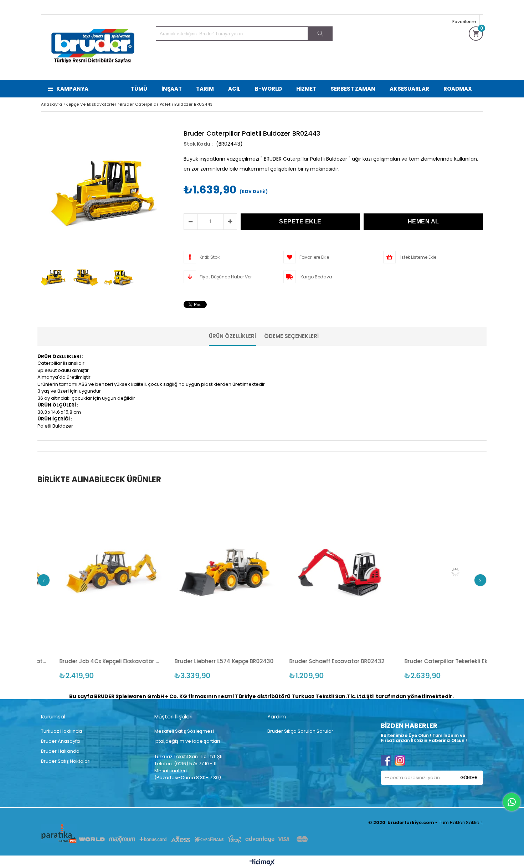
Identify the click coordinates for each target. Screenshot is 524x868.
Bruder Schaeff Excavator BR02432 (277, 661)
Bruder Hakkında (60, 751)
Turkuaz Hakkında (61, 731)
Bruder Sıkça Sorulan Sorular (300, 731)
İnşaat (171, 88)
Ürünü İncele (76, 571)
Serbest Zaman (352, 88)
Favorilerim (464, 22)
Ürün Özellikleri (232, 336)
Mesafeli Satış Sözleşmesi (184, 731)
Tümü (139, 88)
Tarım (205, 88)
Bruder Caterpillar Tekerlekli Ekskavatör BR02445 (396, 661)
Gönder (469, 777)
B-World (268, 88)
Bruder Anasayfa (60, 741)
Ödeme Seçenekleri (291, 336)
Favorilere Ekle (51, 571)
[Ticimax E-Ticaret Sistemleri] (262, 862)
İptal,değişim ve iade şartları (187, 741)
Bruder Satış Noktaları (66, 761)
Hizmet (306, 88)
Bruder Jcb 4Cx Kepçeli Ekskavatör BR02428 (51, 661)
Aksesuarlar (409, 88)
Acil (234, 88)
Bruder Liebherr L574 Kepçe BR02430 (164, 661)
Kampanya (72, 88)
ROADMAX (457, 88)
